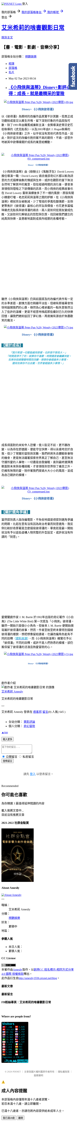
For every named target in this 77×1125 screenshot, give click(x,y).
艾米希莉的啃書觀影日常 (32, 27)
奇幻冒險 (29, 726)
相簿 (11, 63)
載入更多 (7, 739)
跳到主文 (7, 37)
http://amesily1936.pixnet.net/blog (38, 978)
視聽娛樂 (31, 56)
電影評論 (29, 721)
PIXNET (17, 1071)
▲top (4, 732)
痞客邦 (37, 711)
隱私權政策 (63, 1071)
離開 (20, 1118)
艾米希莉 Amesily (12, 691)
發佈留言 (7, 761)
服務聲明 (38, 1075)
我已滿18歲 (9, 1118)
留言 (45, 711)
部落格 (13, 67)
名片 (11, 72)
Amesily (17, 969)
